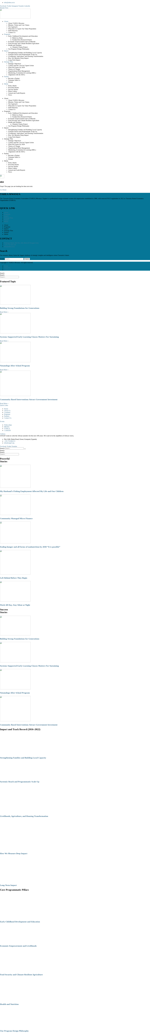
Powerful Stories (13, 87)
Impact (6, 51)
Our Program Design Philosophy (18, 49)
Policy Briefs (12, 86)
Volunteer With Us (14, 80)
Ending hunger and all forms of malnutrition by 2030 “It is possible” (30, 547)
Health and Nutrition (14, 45)
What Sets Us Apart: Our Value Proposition (22, 29)
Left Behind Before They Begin (13, 578)
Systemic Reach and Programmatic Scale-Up (22, 54)
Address (2, 434)
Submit (27, 259)
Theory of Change (14, 69)
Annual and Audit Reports (16, 93)
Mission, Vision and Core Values (18, 25)
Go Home (3, 190)
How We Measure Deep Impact (18, 58)
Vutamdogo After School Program (15, 366)
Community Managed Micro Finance (16, 518)
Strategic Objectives (14, 64)
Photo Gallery (12, 91)
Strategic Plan (8, 62)
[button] (75, 405)
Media (6, 84)
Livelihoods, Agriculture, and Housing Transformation (25, 56)
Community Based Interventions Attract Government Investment (28, 399)
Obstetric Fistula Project (20, 47)
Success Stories (13, 89)
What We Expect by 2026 (16, 67)
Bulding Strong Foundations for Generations (19, 308)
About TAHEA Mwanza (16, 23)
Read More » (4, 312)
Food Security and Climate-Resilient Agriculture (23, 43)
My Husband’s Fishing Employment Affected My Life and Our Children (31, 491)
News (10, 95)
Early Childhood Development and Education (23, 36)
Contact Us (11, 32)
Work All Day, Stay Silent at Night (15, 605)
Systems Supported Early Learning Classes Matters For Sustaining (29, 337)
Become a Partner (14, 78)
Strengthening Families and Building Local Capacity (25, 53)
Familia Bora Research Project (22, 40)
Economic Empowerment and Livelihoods (21, 41)
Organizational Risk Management (19, 71)
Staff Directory (13, 30)
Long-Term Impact (14, 60)
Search (2, 259)
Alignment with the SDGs (16, 75)
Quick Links (4, 405)
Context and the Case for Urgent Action (21, 65)
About (6, 21)
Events (2, 421)
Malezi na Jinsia (17, 38)
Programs (7, 34)
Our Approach (12, 27)
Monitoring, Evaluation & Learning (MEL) (22, 73)
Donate (10, 82)
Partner (6, 76)
